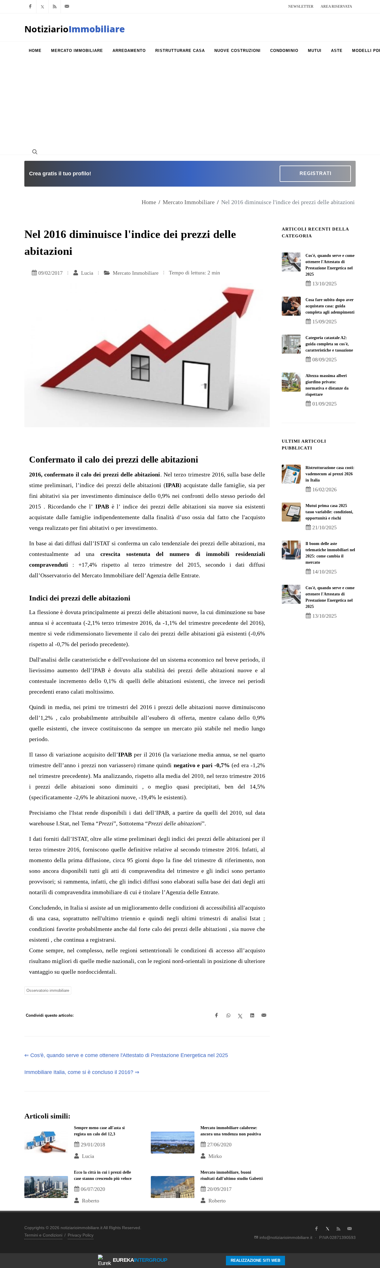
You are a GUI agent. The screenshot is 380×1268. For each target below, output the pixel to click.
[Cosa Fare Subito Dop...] (291, 306)
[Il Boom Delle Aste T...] (291, 550)
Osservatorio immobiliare (47, 990)
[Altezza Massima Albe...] (291, 382)
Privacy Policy (81, 1235)
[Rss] (55, 6)
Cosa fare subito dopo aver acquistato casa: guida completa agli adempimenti (329, 306)
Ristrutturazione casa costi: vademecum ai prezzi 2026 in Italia (329, 473)
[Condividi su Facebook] (216, 1015)
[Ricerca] (34, 152)
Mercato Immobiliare (189, 202)
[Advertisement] (190, 104)
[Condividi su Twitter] (240, 1015)
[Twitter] (42, 6)
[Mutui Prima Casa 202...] (291, 512)
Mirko (214, 1156)
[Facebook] (30, 6)
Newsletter (301, 6)
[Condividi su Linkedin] (252, 1015)
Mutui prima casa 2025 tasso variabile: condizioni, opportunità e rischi (329, 511)
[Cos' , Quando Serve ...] (291, 261)
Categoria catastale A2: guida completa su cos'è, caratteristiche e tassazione (329, 344)
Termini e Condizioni (43, 1235)
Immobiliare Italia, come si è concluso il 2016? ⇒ (81, 1072)
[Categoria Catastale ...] (291, 344)
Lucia (86, 273)
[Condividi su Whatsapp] (228, 1015)
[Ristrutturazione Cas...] (291, 474)
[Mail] (67, 6)
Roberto (89, 1201)
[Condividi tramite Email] (264, 1015)
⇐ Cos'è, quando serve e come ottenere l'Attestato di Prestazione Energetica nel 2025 (126, 1055)
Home (149, 202)
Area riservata (336, 6)
